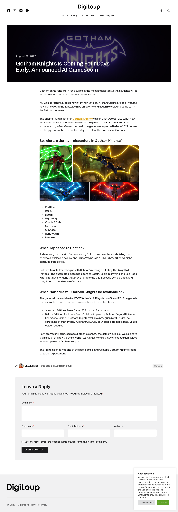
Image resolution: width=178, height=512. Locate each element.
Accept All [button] (162, 502)
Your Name (28, 426)
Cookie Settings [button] (147, 502)
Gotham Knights (82, 118)
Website (118, 426)
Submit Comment (35, 450)
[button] (161, 10)
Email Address (76, 426)
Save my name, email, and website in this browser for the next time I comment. (65, 441)
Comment (28, 402)
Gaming (158, 366)
